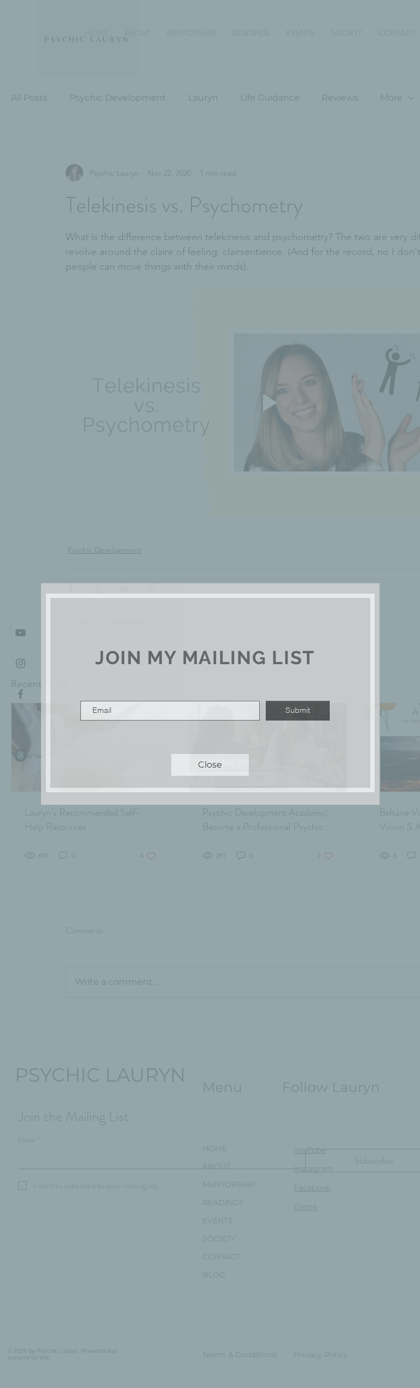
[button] (210, 765)
